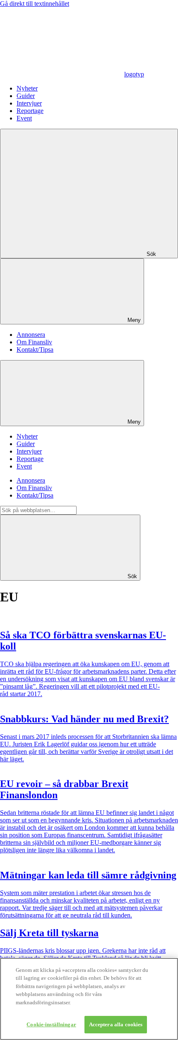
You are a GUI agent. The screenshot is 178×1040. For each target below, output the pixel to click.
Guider (26, 95)
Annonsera (31, 334)
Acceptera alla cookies (116, 1024)
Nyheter (27, 88)
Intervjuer (29, 103)
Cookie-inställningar (51, 1024)
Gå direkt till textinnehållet (34, 3)
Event (24, 118)
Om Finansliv (34, 342)
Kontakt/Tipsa (35, 349)
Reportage (30, 110)
